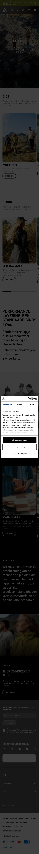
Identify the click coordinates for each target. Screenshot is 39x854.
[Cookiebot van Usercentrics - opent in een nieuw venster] (28, 398)
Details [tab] (19, 404)
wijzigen (27, 432)
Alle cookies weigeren (19, 453)
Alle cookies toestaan (19, 440)
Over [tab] (32, 404)
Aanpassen (18, 447)
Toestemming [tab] (7, 404)
